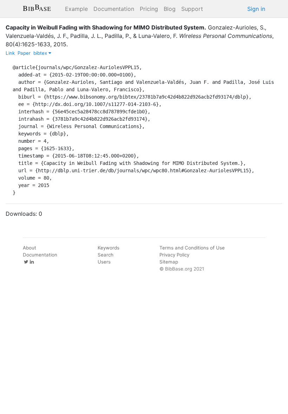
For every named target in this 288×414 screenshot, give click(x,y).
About (29, 248)
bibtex (40, 53)
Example (76, 8)
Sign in (256, 8)
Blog (170, 8)
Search (105, 255)
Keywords (108, 248)
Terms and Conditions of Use (192, 248)
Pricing (149, 8)
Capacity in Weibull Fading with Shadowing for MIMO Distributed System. (106, 27)
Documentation (113, 8)
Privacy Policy (174, 255)
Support (192, 8)
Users (104, 262)
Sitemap (168, 262)
